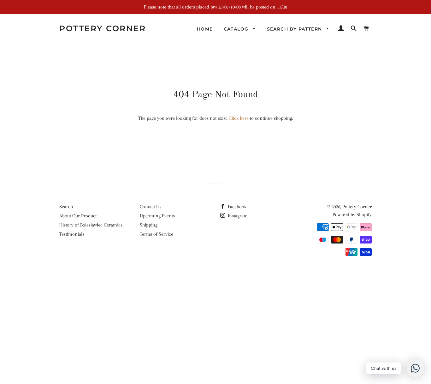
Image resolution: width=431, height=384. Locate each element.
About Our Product (78, 216)
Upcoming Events (157, 216)
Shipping (148, 225)
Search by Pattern (295, 29)
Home (205, 29)
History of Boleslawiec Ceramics (90, 225)
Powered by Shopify (352, 214)
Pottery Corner (102, 28)
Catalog (237, 29)
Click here (239, 118)
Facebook (236, 206)
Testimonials (71, 234)
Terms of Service (156, 234)
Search (66, 206)
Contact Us (150, 206)
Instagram (237, 216)
